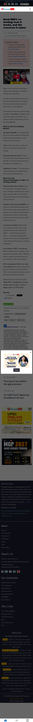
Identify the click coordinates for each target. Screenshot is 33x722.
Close (17, 370)
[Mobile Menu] (30, 9)
